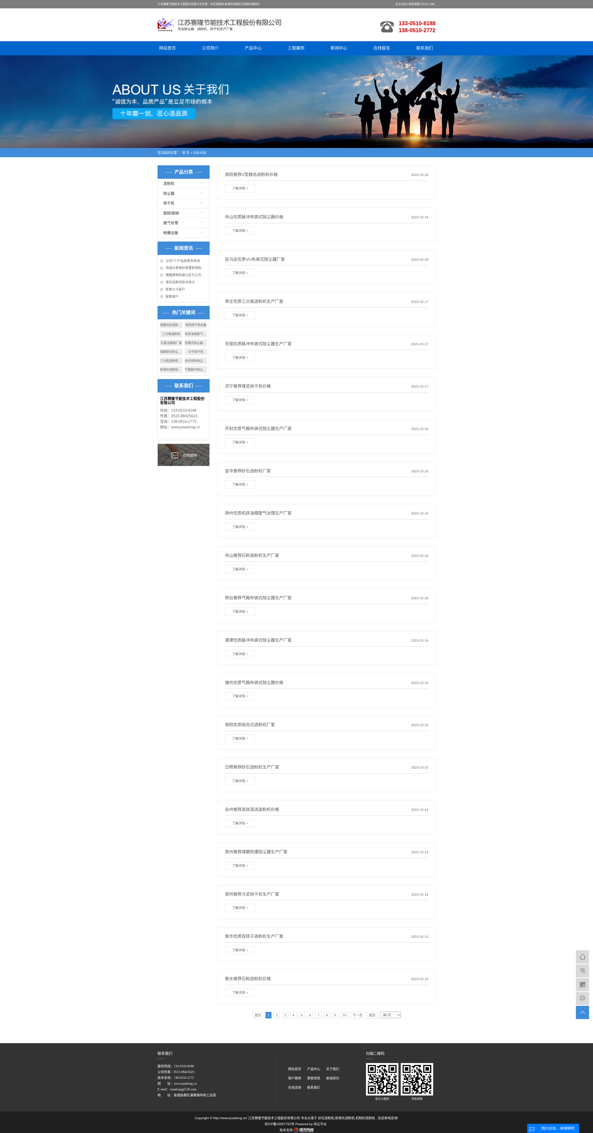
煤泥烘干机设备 (195, 324)
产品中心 (253, 48)
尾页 (372, 1015)
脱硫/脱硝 (171, 213)
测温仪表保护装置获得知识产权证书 (186, 268)
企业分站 (401, 4)
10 (344, 1015)
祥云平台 (320, 1124)
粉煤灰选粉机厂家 (171, 369)
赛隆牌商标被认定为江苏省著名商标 (186, 275)
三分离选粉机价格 (171, 360)
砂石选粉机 (326, 1118)
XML (432, 4)
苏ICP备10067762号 (279, 1124)
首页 (258, 1015)
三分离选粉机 (171, 334)
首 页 (185, 152)
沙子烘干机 (195, 351)
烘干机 (168, 203)
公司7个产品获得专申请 (183, 261)
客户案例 (294, 1078)
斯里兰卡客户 (175, 289)
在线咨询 (294, 1087)
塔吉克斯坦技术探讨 (180, 282)
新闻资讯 (332, 1078)
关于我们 (332, 1069)
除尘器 (168, 193)
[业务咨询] (582, 957)
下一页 (358, 1015)
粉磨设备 (170, 233)
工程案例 (296, 48)
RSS (425, 4)
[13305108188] (582, 970)
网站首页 (167, 48)
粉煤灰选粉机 (345, 1118)
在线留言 (381, 48)
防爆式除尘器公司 (196, 343)
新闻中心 (339, 48)
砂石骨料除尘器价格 (196, 360)
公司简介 (210, 48)
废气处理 (170, 223)
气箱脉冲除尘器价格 (196, 369)
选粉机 (168, 183)
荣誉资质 (313, 1078)
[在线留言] (582, 998)
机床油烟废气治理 (196, 334)
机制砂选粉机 (365, 1118)
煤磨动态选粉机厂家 (171, 324)
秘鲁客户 (172, 296)
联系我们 (424, 48)
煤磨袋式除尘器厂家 (171, 351)
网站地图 (414, 4)
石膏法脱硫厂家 (171, 343)
